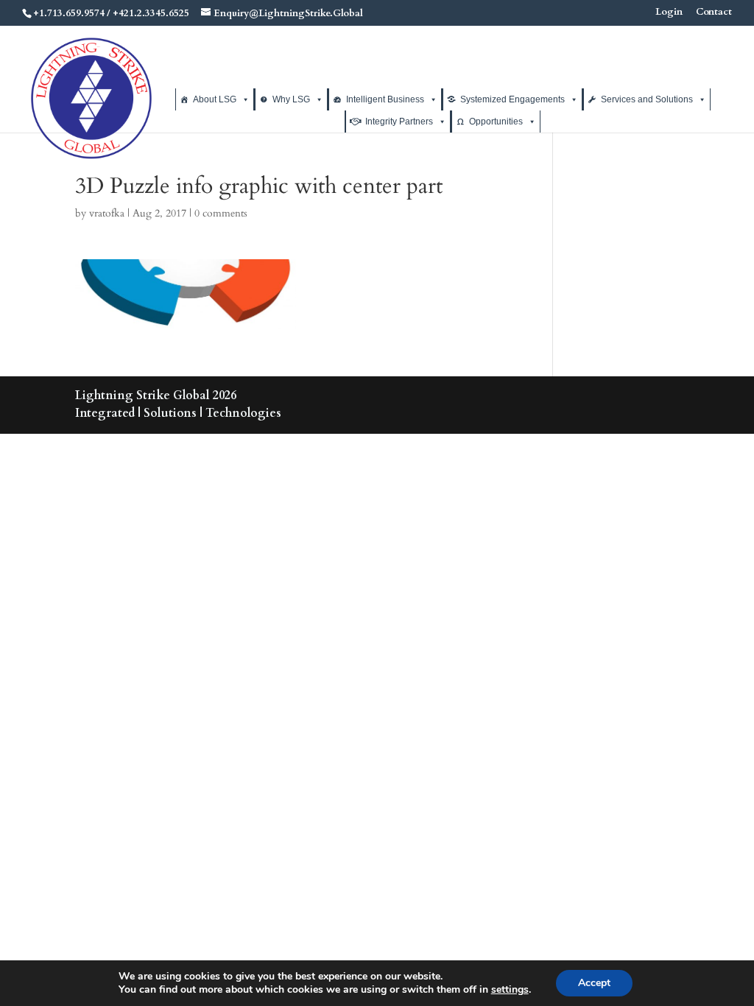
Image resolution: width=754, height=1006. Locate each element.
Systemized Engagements (512, 99)
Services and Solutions (647, 99)
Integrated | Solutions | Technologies (178, 413)
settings (510, 989)
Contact (714, 12)
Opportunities (496, 121)
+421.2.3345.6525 (151, 13)
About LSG (214, 99)
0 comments (220, 213)
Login (669, 12)
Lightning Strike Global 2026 (155, 395)
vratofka (106, 213)
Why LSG (291, 99)
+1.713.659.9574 (69, 13)
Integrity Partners (399, 121)
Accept (594, 983)
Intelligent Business (385, 99)
